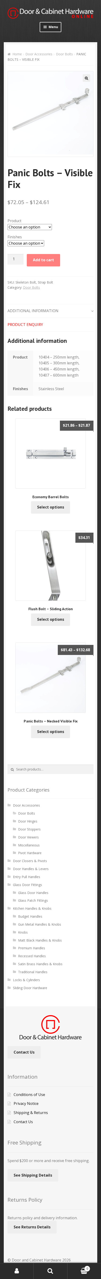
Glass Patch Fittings (33, 900)
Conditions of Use (29, 1094)
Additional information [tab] (33, 310)
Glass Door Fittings (27, 885)
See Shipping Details (33, 1175)
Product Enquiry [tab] (25, 324)
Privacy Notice (26, 1103)
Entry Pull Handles (26, 877)
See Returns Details (32, 1227)
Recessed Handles (32, 956)
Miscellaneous (29, 845)
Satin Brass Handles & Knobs (40, 964)
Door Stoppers (29, 829)
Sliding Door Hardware (30, 988)
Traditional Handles (32, 972)
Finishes (15, 236)
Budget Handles (30, 916)
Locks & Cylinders (26, 980)
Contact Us (24, 1052)
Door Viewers (28, 837)
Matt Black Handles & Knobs (40, 940)
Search (50, 1271)
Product (14, 220)
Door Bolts (64, 54)
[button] (86, 78)
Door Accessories (38, 54)
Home (17, 54)
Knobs (23, 932)
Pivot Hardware (30, 853)
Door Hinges (27, 821)
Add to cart (43, 259)
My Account (17, 1271)
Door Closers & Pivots (30, 861)
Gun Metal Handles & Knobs (39, 924)
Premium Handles (31, 948)
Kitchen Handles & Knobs (32, 908)
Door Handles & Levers (31, 869)
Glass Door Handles (33, 892)
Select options (50, 507)
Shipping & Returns (31, 1112)
